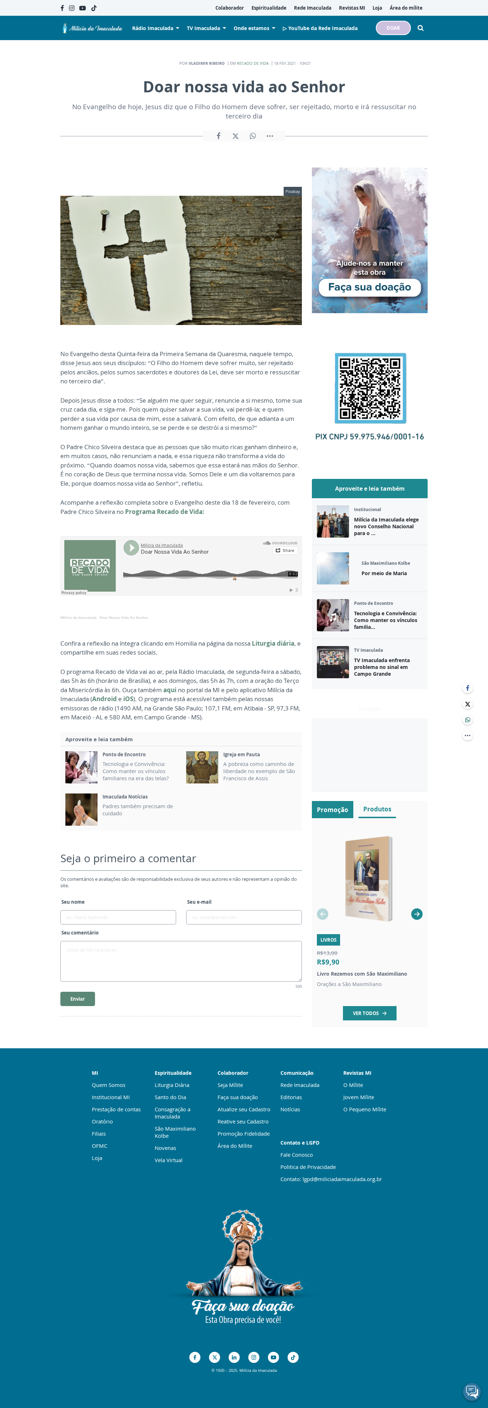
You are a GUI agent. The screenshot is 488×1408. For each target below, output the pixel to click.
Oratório (102, 1121)
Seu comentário (80, 932)
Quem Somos (108, 1084)
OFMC (99, 1145)
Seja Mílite (230, 1084)
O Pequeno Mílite (364, 1109)
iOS (128, 699)
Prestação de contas (116, 1109)
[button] (417, 914)
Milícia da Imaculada (78, 618)
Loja (97, 1157)
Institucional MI (111, 1097)
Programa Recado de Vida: (164, 512)
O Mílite (353, 1084)
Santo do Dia (170, 1097)
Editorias (291, 1097)
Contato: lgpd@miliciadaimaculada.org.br (331, 1179)
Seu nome (73, 902)
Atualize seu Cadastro (244, 1109)
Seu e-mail (199, 902)
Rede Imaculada (299, 1084)
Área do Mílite (235, 1145)
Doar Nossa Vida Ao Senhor (124, 618)
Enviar (77, 999)
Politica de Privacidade (308, 1166)
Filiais (99, 1133)
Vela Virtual (169, 1160)
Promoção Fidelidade (244, 1133)
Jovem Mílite (358, 1097)
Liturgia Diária (172, 1084)
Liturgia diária (273, 643)
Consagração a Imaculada (172, 1113)
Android (104, 699)
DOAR (393, 28)
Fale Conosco (296, 1154)
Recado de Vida (253, 63)
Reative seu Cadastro (243, 1121)
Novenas (165, 1147)
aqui (169, 690)
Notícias (290, 1109)
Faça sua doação (238, 1097)
